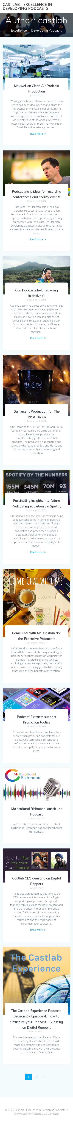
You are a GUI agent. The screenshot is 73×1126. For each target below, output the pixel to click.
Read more (36, 133)
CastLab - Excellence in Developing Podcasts (27, 6)
